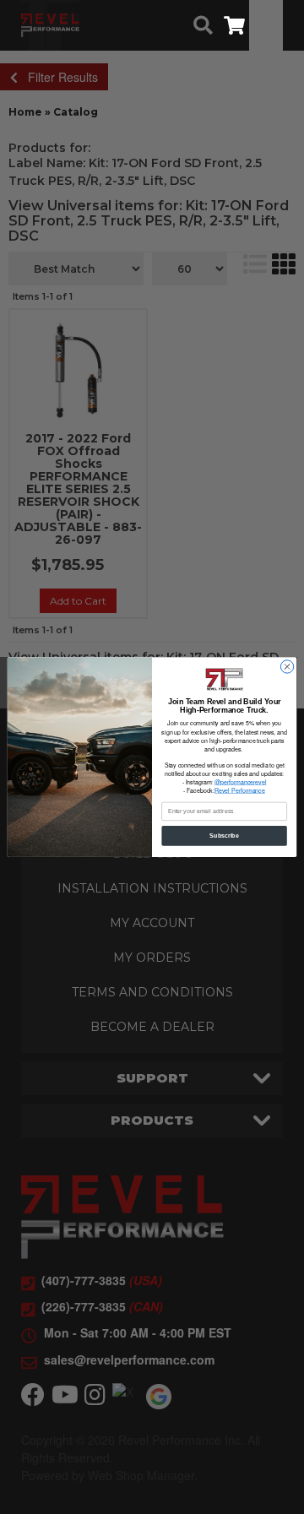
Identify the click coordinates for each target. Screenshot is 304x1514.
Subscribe (223, 835)
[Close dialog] (286, 666)
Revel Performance (239, 790)
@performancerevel (240, 782)
